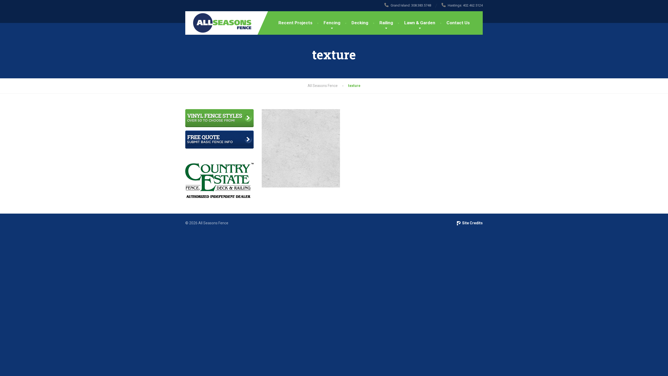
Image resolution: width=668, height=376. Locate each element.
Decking (359, 22)
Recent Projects (295, 22)
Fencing (332, 22)
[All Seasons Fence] (218, 23)
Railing (386, 22)
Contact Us (458, 22)
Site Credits (472, 223)
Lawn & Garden (419, 22)
